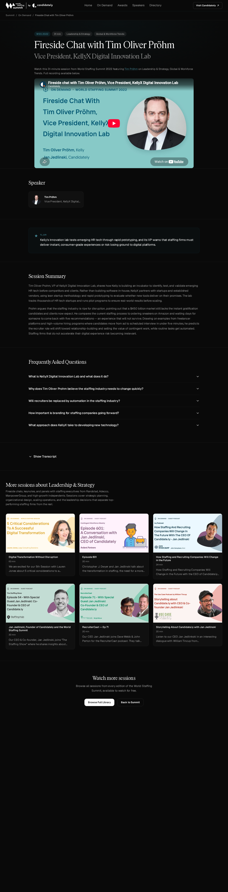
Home (88, 5)
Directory (155, 5)
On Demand (105, 5)
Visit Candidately (206, 5)
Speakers (138, 5)
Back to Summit (130, 702)
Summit (10, 15)
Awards (122, 5)
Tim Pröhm (131, 69)
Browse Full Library (99, 702)
